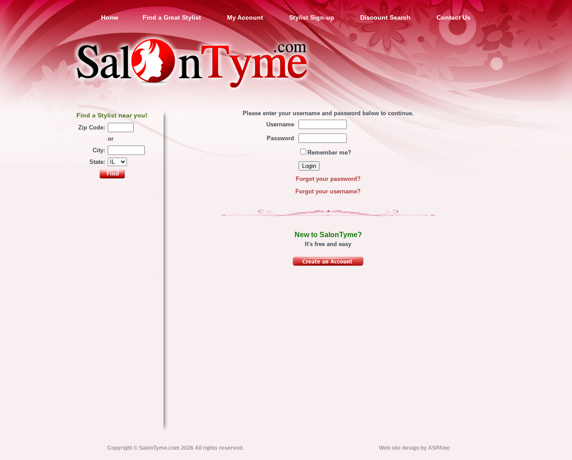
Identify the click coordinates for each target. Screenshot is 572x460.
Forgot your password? (328, 179)
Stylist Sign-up (311, 17)
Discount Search (385, 17)
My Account (245, 17)
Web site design (399, 448)
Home (109, 17)
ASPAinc (439, 448)
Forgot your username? (328, 191)
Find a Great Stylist (172, 17)
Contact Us (454, 17)
